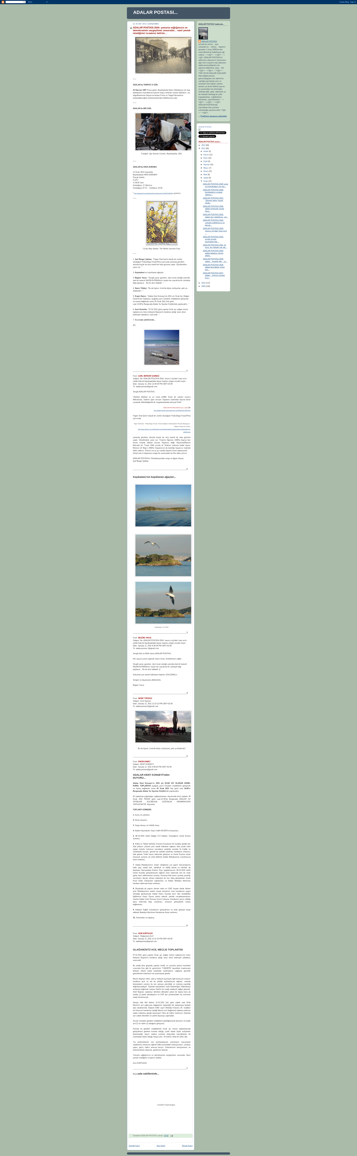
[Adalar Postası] (199, 130)
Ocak (205, 181)
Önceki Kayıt (187, 1146)
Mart (205, 175)
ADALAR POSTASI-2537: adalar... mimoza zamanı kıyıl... (214, 275)
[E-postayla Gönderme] (171, 1136)
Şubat (206, 178)
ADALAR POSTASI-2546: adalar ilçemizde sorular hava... (213, 208)
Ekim (205, 158)
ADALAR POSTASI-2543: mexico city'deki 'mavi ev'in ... (215, 231)
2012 (203, 145)
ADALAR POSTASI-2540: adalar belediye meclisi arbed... (213, 253)
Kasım (206, 155)
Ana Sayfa (161, 1146)
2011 (203, 148)
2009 (203, 286)
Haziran (206, 165)
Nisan (206, 171)
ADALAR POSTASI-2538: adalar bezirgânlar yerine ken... (214, 267)
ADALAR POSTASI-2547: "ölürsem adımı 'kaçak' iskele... (213, 200)
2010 (203, 283)
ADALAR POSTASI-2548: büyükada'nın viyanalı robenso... (213, 192)
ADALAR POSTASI (209, 41)
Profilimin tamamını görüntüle (214, 116)
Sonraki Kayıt (134, 1146)
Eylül (205, 161)
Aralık (206, 151)
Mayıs (206, 168)
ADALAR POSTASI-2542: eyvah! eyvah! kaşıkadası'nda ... (213, 239)
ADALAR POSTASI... (155, 12)
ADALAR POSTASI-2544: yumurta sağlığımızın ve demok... (214, 222)
